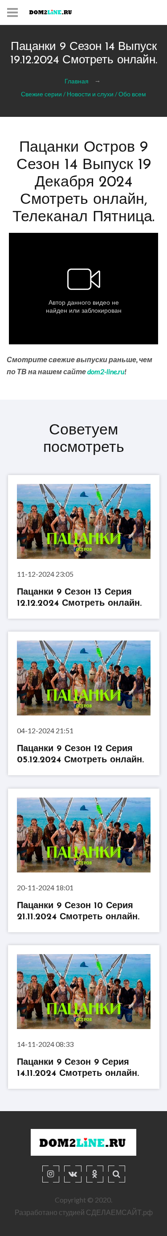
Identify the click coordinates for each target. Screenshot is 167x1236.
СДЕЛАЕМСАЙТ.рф (119, 1212)
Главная (77, 81)
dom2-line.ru (105, 371)
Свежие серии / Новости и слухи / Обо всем (83, 93)
